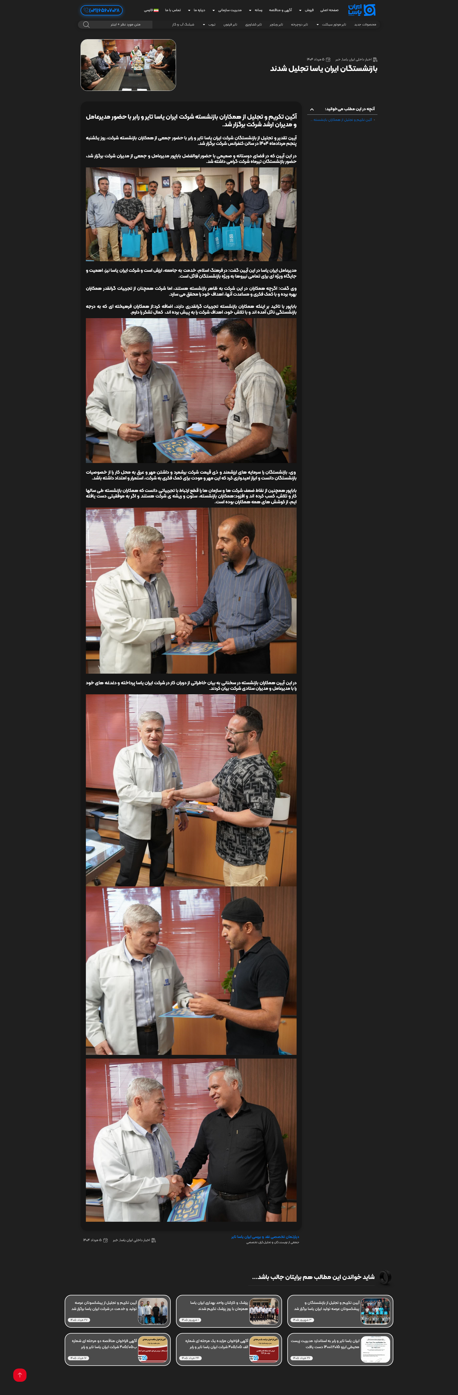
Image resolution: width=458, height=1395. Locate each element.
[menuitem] (151, 10)
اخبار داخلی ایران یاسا (357, 59)
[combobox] (115, 25)
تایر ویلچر (276, 24)
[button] (312, 109)
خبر (338, 59)
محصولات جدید (365, 24)
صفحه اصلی (329, 10)
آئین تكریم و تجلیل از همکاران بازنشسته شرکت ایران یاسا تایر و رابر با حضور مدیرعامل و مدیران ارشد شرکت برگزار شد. (341, 120)
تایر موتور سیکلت (334, 24)
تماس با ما (173, 10)
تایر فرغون (230, 24)
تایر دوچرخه (299, 24)
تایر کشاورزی (253, 24)
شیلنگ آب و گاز (183, 24)
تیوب (211, 24)
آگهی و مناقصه (280, 10)
